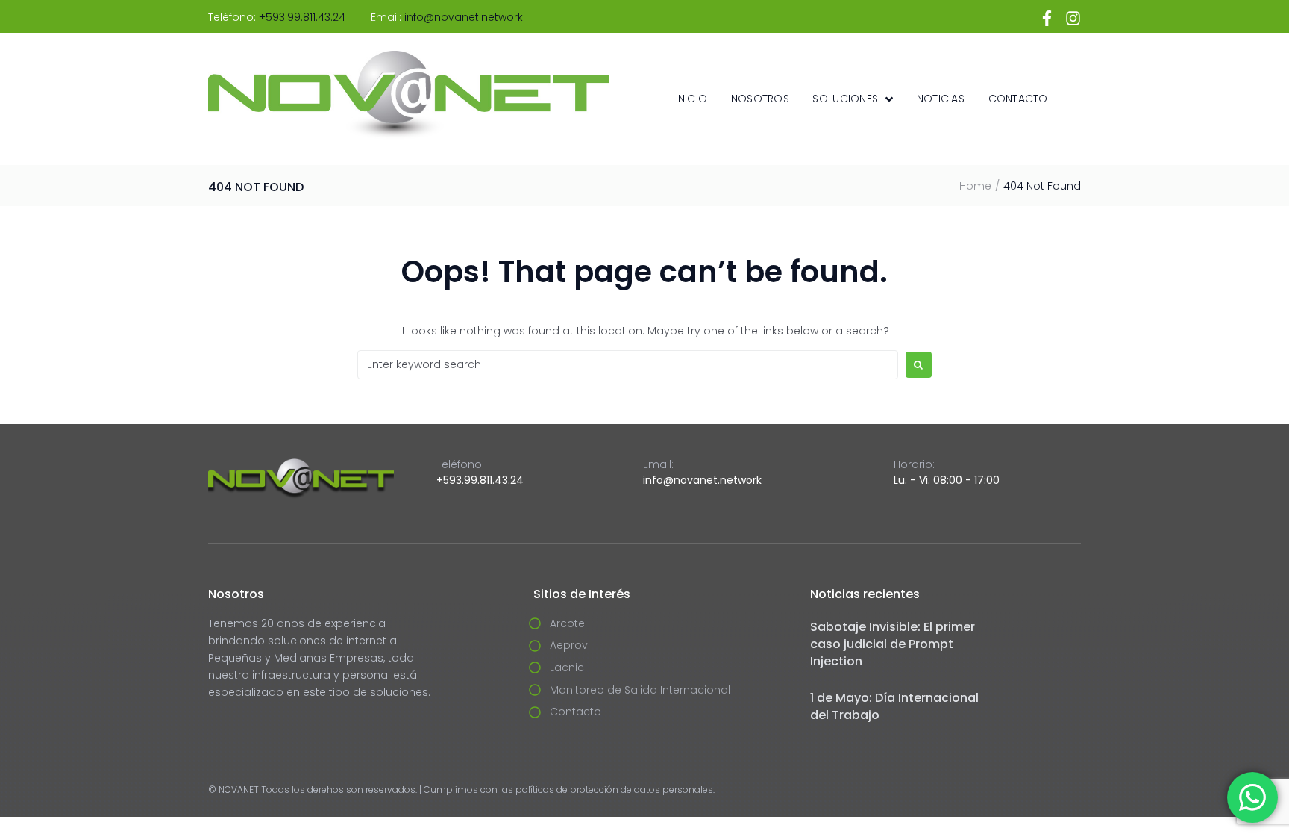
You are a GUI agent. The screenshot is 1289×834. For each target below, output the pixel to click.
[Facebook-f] (1047, 18)
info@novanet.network (463, 17)
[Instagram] (1073, 18)
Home (975, 185)
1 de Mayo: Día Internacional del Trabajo (894, 706)
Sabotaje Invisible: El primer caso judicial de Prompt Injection (892, 644)
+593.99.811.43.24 (302, 17)
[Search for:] (627, 364)
